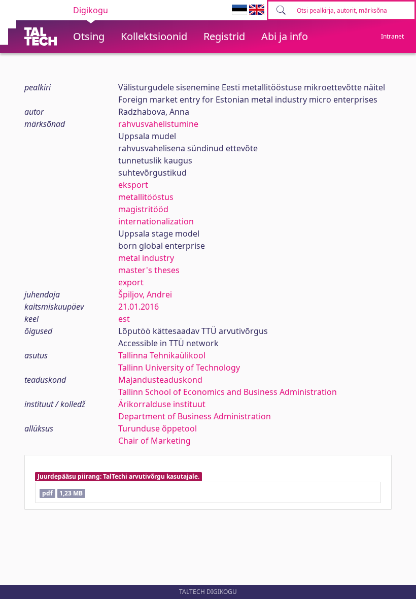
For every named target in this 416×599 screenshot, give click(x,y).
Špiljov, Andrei (145, 294)
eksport (133, 184)
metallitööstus (146, 197)
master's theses (149, 270)
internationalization (156, 221)
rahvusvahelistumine (158, 123)
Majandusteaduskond (160, 379)
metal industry (146, 257)
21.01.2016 (138, 306)
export (131, 282)
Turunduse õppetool (157, 428)
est (124, 318)
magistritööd (143, 209)
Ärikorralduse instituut (161, 404)
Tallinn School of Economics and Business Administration (227, 391)
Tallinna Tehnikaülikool (161, 355)
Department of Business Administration (194, 416)
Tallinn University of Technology (179, 367)
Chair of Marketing (154, 440)
